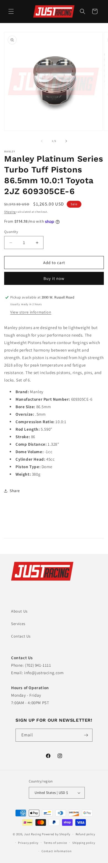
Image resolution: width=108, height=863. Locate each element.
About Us (19, 611)
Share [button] (15, 490)
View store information (30, 312)
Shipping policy (83, 843)
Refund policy (85, 834)
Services (18, 623)
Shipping (10, 212)
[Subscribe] (86, 735)
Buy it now (54, 278)
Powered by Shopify (56, 834)
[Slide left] (42, 141)
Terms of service (55, 843)
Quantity (11, 231)
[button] (11, 11)
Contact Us (21, 636)
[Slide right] (66, 141)
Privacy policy (28, 843)
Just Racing (32, 834)
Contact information (56, 851)
